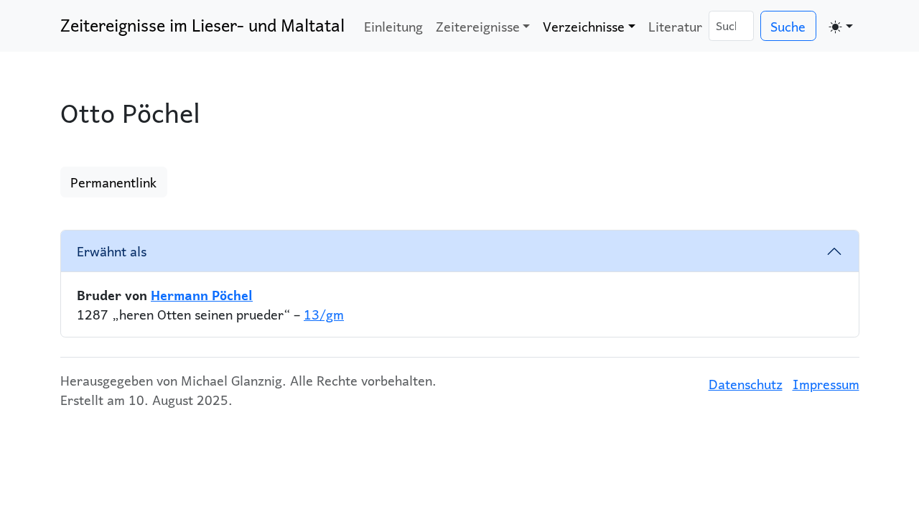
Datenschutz (746, 383)
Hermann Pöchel (202, 294)
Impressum (826, 383)
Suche (788, 26)
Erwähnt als (111, 251)
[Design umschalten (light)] (841, 25)
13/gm (324, 314)
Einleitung (393, 26)
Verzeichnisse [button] (584, 26)
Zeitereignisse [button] (478, 26)
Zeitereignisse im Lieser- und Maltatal (202, 25)
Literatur (675, 26)
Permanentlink (113, 182)
